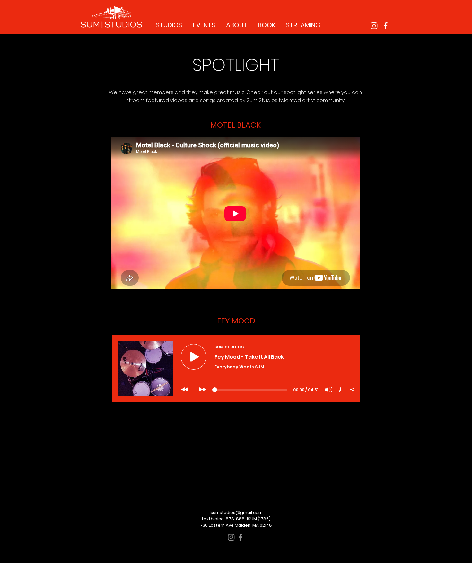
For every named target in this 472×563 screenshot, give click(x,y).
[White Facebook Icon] (385, 25)
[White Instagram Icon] (374, 25)
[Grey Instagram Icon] (231, 537)
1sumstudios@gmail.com (236, 512)
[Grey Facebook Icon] (240, 537)
